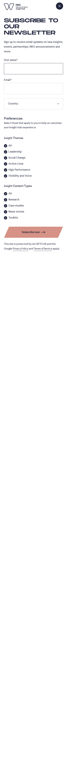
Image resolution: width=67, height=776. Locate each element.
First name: (11, 60)
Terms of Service (43, 248)
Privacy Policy (20, 248)
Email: (8, 80)
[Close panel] (59, 6)
